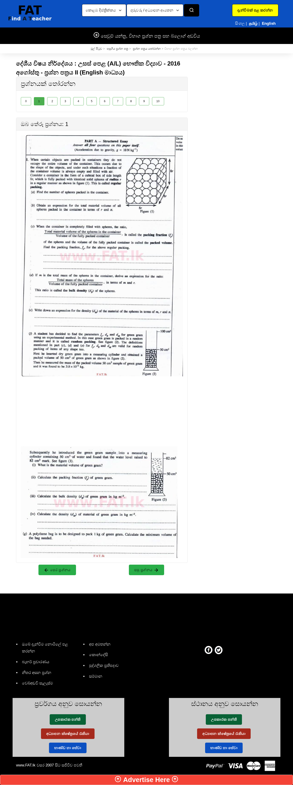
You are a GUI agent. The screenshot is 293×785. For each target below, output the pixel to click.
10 (158, 101)
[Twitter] (218, 650)
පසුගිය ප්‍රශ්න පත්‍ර (117, 48)
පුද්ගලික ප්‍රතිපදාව (104, 665)
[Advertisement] (102, 408)
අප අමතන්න (100, 644)
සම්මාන (95, 676)
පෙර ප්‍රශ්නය (60, 570)
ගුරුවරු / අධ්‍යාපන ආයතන (152, 10)
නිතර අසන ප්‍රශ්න (36, 672)
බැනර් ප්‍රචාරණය (35, 662)
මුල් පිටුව (96, 48)
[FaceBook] (208, 650)
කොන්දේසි (98, 655)
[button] (255, 10)
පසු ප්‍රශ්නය (144, 570)
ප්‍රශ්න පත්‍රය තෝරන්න (147, 48)
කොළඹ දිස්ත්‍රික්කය (101, 10)
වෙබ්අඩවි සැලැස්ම (37, 683)
